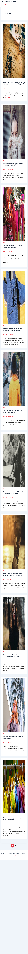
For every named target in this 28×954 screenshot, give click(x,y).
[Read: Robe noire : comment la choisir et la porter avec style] (14, 487)
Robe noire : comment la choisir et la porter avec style (13, 493)
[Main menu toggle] (5, 5)
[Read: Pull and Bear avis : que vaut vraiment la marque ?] (14, 240)
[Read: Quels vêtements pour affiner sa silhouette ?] (14, 731)
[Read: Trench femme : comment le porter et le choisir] (14, 405)
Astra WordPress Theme (14, 855)
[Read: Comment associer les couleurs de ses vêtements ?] (14, 813)
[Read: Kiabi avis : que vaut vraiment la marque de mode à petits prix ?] (14, 77)
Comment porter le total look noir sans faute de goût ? (13, 656)
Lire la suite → (8, 97)
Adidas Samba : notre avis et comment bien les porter (12, 329)
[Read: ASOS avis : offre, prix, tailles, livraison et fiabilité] (14, 158)
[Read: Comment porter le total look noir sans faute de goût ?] (14, 650)
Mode (4, 79)
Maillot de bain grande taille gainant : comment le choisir (12, 574)
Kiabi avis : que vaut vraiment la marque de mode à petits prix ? (14, 83)
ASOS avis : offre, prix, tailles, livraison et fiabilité (13, 164)
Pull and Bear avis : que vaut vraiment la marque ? (12, 246)
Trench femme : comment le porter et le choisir (12, 411)
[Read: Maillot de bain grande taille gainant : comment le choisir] (14, 568)
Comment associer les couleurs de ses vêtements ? (13, 819)
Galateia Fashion (9, 1)
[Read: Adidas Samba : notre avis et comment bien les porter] (14, 323)
